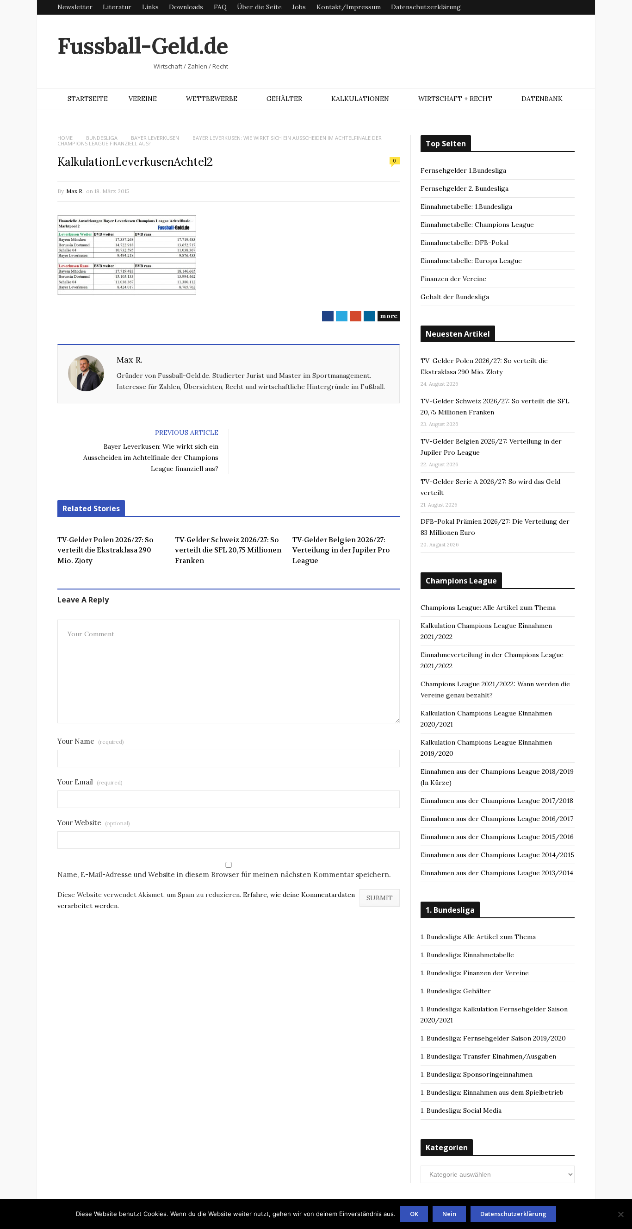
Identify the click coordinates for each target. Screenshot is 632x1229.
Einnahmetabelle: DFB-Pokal (464, 242)
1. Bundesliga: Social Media (461, 1110)
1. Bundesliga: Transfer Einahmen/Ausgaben (488, 1056)
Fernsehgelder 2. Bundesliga (464, 188)
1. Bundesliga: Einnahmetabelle (467, 955)
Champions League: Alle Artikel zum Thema (488, 607)
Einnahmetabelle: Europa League (471, 261)
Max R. (75, 191)
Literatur (117, 7)
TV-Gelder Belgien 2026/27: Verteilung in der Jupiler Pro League (341, 550)
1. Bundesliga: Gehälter (456, 991)
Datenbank (542, 98)
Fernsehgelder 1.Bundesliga (463, 170)
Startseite (88, 98)
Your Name (90, 741)
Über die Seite (259, 7)
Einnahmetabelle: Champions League (477, 224)
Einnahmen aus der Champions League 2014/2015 (497, 855)
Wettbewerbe (211, 98)
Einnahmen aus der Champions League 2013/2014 (497, 873)
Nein (449, 1214)
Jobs (299, 7)
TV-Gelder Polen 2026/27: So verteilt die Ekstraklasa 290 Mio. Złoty (105, 550)
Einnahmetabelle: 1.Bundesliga (466, 206)
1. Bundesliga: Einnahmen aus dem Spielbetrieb (492, 1092)
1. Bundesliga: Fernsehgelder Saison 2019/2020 (493, 1038)
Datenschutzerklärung (426, 7)
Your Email (90, 781)
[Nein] (620, 1214)
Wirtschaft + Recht (455, 98)
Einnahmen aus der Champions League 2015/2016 (497, 837)
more (388, 316)
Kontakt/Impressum (348, 7)
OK (414, 1214)
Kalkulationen (360, 98)
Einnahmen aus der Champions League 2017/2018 (497, 800)
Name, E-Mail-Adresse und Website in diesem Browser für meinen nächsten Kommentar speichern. (224, 874)
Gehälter (284, 98)
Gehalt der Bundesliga (455, 297)
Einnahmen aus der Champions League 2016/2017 (497, 819)
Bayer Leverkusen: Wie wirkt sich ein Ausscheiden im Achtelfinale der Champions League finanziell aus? (150, 457)
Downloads (186, 7)
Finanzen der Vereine (453, 279)
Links (150, 7)
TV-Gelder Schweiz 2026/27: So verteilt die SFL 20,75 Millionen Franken (228, 550)
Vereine (143, 98)
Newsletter (75, 7)
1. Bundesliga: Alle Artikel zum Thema (478, 937)
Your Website (93, 822)
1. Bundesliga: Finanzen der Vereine (475, 973)
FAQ (220, 7)
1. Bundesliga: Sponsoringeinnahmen (477, 1074)
